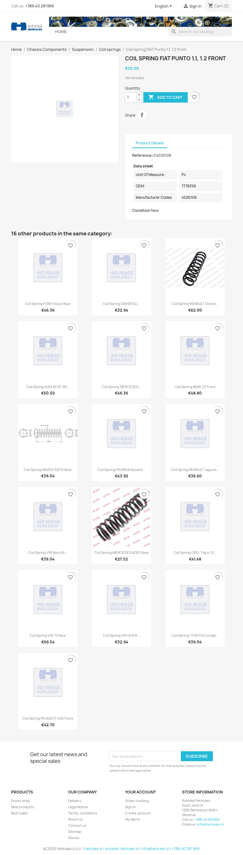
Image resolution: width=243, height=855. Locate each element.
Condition (141, 210)
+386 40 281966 (39, 6)
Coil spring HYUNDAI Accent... (121, 469)
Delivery (74, 800)
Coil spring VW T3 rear (47, 635)
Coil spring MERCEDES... (121, 387)
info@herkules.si (210, 824)
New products (22, 807)
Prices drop (20, 800)
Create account (138, 813)
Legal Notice (78, 807)
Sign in (130, 807)
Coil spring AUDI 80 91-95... (48, 387)
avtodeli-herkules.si (122, 848)
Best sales (19, 813)
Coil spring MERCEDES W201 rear (121, 552)
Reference (142, 155)
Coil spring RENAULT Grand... (195, 303)
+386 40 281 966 (186, 848)
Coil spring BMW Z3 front (195, 387)
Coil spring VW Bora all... (47, 552)
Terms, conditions (82, 813)
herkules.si (93, 848)
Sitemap (74, 831)
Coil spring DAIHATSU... (121, 303)
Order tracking (137, 800)
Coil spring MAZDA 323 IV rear (48, 469)
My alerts (132, 819)
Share (142, 115)
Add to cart (165, 97)
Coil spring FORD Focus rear (48, 303)
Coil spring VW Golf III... (121, 635)
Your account (140, 792)
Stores (73, 838)
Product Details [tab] (150, 143)
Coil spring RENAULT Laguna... (195, 469)
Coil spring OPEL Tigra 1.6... (195, 552)
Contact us (77, 825)
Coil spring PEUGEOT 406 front (47, 718)
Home (61, 31)
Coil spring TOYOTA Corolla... (195, 635)
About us (75, 819)
